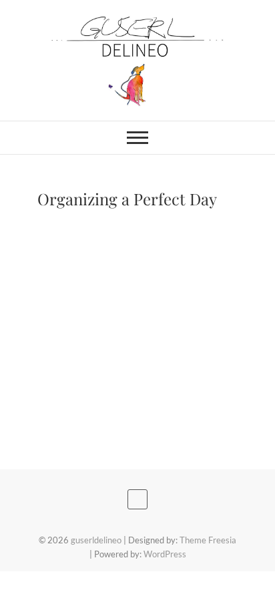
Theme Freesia (208, 540)
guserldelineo (96, 540)
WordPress (165, 554)
